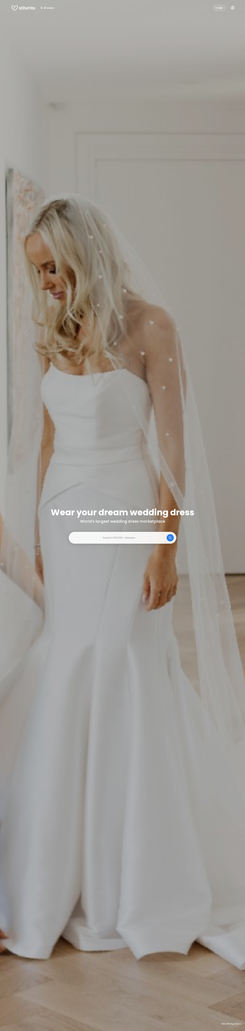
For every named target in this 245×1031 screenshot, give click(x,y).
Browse (49, 8)
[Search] (170, 537)
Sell (220, 8)
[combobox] (122, 537)
